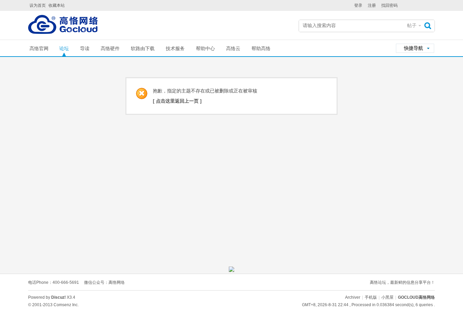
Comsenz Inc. (66, 304)
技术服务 (175, 48)
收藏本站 (56, 5)
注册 (372, 5)
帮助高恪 (260, 48)
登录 (358, 5)
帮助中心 (205, 48)
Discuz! (58, 297)
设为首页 (37, 5)
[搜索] (429, 25)
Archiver (352, 297)
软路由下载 (143, 48)
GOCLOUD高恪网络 (416, 297)
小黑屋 (387, 297)
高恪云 (233, 48)
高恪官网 (38, 48)
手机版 (371, 297)
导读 (84, 48)
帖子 (412, 25)
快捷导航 (413, 48)
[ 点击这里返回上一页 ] (177, 101)
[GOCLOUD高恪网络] (63, 26)
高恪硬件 (110, 48)
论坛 (64, 48)
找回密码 (389, 5)
